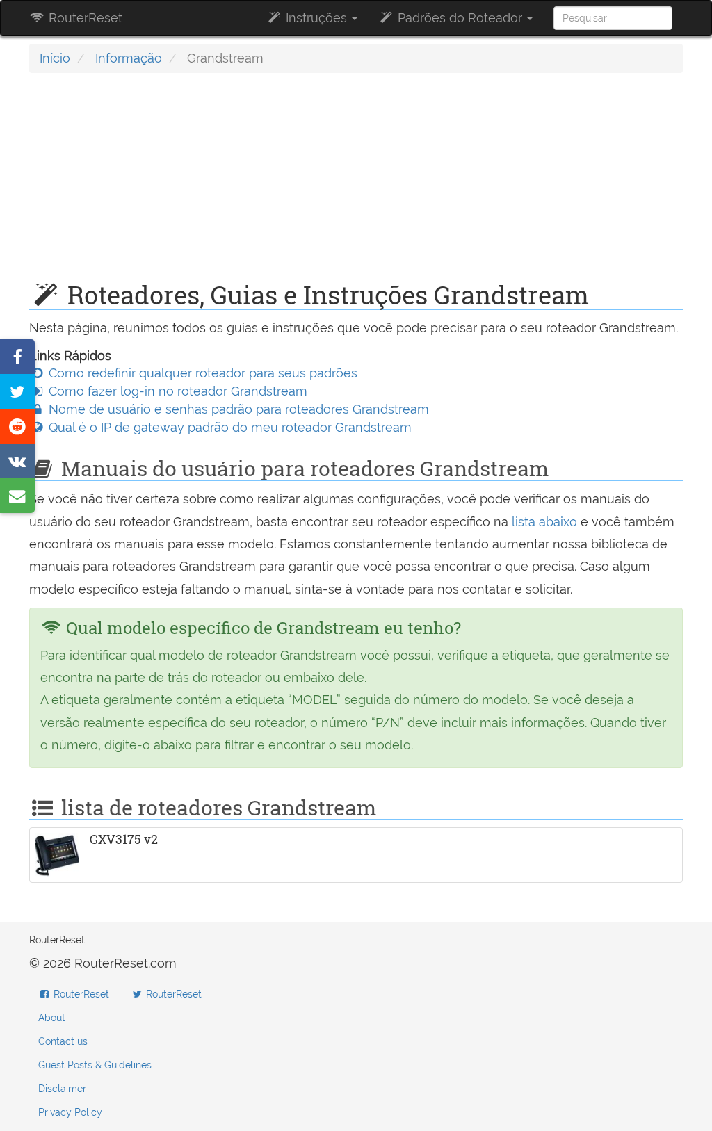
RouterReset (83, 17)
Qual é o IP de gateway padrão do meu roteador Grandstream (228, 427)
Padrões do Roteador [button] (460, 17)
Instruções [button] (316, 17)
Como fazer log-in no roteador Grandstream (176, 391)
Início (55, 58)
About (51, 1017)
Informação (128, 58)
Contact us (63, 1041)
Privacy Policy (70, 1112)
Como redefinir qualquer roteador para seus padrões (201, 373)
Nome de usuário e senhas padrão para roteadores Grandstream (237, 409)
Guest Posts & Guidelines (95, 1065)
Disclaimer (62, 1088)
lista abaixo (544, 521)
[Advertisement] (356, 184)
